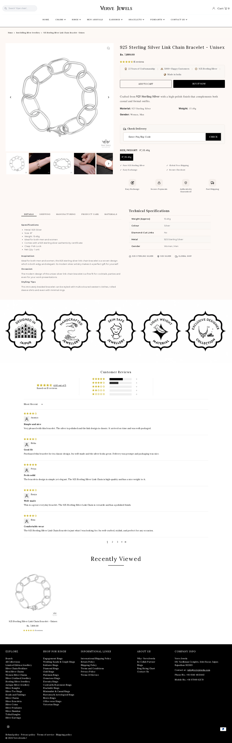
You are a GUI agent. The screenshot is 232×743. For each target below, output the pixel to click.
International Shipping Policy (96, 658)
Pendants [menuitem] (156, 19)
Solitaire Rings (50, 665)
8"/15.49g (126, 157)
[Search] (5, 8)
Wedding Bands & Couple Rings (59, 662)
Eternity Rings (50, 681)
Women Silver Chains (16, 675)
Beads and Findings (16, 694)
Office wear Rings (52, 701)
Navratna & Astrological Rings (58, 694)
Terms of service (45, 734)
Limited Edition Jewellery (19, 665)
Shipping (45, 214)
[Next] (108, 97)
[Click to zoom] (108, 48)
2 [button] (112, 542)
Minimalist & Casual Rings (56, 691)
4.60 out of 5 (59, 385)
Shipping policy (64, 734)
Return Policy (88, 662)
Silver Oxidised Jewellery (18, 678)
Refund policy (12, 734)
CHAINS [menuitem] (59, 19)
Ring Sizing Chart (146, 668)
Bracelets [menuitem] (135, 19)
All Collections (13, 662)
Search (9, 658)
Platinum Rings (51, 675)
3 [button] (117, 542)
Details (29, 214)
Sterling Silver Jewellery (18, 681)
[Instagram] (8, 727)
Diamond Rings (51, 668)
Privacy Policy (88, 671)
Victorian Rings (51, 704)
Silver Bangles (13, 688)
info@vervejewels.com (198, 670)
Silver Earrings (13, 717)
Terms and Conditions (92, 668)
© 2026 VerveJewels (16, 738)
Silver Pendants (14, 708)
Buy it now (199, 83)
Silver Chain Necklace (16, 668)
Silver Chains (12, 698)
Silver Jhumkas (13, 711)
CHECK (213, 136)
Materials (110, 214)
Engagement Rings (52, 658)
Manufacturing (66, 214)
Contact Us (143, 671)
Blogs (140, 665)
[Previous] (10, 97)
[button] (127, 62)
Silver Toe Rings (14, 691)
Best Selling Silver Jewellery (28, 33)
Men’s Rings (49, 698)
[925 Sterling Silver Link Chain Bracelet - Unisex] (33, 592)
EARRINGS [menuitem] (114, 19)
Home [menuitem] (45, 19)
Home (10, 33)
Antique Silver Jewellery (18, 685)
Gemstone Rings (51, 678)
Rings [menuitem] (75, 19)
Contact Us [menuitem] (178, 19)
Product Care (90, 214)
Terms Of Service (90, 675)
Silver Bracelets (14, 701)
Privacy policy (28, 734)
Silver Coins (12, 704)
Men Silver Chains (15, 671)
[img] (30, 413)
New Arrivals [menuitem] (95, 19)
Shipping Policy (89, 665)
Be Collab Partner (146, 662)
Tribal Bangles (13, 714)
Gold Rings (48, 671)
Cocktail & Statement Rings (57, 685)
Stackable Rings (51, 688)
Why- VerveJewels (146, 658)
